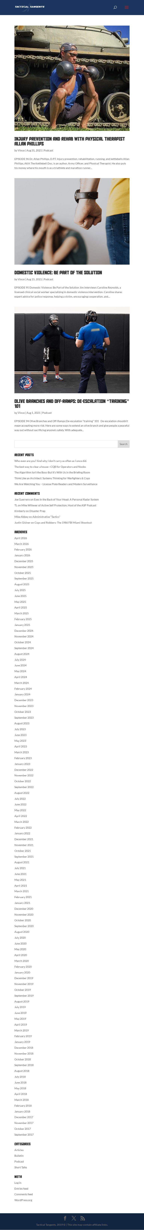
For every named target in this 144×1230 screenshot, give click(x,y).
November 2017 (23, 1122)
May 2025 (20, 601)
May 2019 (20, 1018)
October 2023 (22, 711)
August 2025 (21, 584)
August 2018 (21, 1070)
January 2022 (22, 833)
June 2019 (20, 1012)
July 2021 (20, 868)
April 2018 (20, 1094)
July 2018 (20, 1076)
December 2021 (23, 839)
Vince (21, 150)
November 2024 (23, 636)
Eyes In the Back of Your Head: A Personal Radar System (66, 499)
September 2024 (24, 648)
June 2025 (20, 596)
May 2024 (20, 671)
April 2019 (20, 1024)
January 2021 (22, 902)
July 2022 (20, 798)
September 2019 (24, 995)
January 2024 (22, 694)
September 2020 (24, 926)
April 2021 (20, 885)
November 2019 (23, 984)
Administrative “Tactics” (46, 516)
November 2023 (23, 706)
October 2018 (22, 1059)
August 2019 (21, 1001)
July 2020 (20, 937)
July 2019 (20, 1007)
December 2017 (23, 1117)
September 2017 (24, 1134)
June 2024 (20, 665)
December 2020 (23, 908)
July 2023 (20, 729)
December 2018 (23, 1047)
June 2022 (20, 804)
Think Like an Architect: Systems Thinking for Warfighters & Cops (52, 478)
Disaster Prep (37, 510)
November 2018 (23, 1053)
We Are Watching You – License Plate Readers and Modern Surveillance (55, 484)
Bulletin (19, 1155)
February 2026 (23, 549)
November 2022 (23, 775)
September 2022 (24, 787)
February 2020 (23, 966)
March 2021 (21, 891)
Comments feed (23, 1194)
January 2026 (22, 555)
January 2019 (22, 1041)
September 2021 (24, 856)
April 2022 (20, 816)
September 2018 (24, 1065)
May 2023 (20, 740)
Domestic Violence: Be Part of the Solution (58, 273)
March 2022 (21, 821)
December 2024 (23, 630)
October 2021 (22, 850)
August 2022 (21, 792)
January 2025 (22, 624)
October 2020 (22, 920)
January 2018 (22, 1111)
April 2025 (20, 607)
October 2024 (22, 642)
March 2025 (21, 613)
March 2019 (21, 1030)
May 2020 (20, 949)
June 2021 (20, 873)
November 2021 (23, 845)
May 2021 (20, 879)
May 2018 (20, 1088)
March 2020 (21, 960)
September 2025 (24, 578)
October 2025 (22, 572)
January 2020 (22, 972)
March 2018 (21, 1099)
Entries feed (21, 1188)
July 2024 (20, 659)
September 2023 (24, 717)
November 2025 (23, 567)
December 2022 (23, 769)
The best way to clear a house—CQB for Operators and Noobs (50, 466)
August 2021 (21, 862)
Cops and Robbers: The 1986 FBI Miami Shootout (63, 522)
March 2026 (21, 543)
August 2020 (21, 931)
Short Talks (20, 1167)
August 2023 (21, 723)
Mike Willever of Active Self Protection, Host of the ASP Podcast (58, 505)
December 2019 (23, 978)
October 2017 (22, 1128)
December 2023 (23, 700)
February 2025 (23, 619)
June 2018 (20, 1082)
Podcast (48, 150)
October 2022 (22, 781)
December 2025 (23, 561)
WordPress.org (23, 1200)
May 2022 (20, 810)
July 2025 (20, 590)
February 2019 (23, 1036)
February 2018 (23, 1105)
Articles (19, 1150)
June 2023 (20, 734)
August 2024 (21, 653)
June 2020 (20, 943)
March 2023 (21, 752)
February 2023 (23, 758)
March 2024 (21, 682)
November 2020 (23, 914)
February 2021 (23, 897)
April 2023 (20, 746)
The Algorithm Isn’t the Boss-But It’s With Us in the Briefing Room (52, 472)
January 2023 (22, 763)
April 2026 (20, 538)
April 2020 (20, 955)
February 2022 (23, 827)
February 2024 (23, 688)
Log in (17, 1182)
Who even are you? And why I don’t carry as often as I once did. (50, 460)
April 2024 (20, 677)
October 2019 (22, 989)
